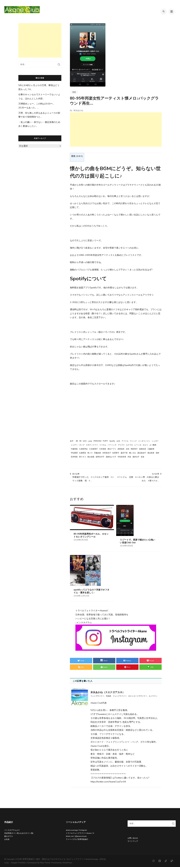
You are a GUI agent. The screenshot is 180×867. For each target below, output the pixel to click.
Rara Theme (45, 862)
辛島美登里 (122, 457)
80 (77, 441)
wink (118, 441)
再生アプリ (112, 449)
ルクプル (129, 445)
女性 (127, 449)
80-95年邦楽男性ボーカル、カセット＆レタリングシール (91, 535)
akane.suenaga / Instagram (76, 830)
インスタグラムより (12, 830)
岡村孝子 (134, 449)
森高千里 (124, 453)
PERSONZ (97, 441)
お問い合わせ (133, 838)
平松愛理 (74, 453)
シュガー (155, 441)
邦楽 (129, 457)
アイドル (125, 441)
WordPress (67, 862)
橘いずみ (132, 453)
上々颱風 (152, 445)
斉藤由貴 (97, 453)
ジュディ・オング (77, 445)
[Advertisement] (116, 129)
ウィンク (133, 441)
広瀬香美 (82, 453)
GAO (85, 441)
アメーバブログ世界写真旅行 (77, 839)
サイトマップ (133, 841)
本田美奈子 (106, 453)
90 (80, 441)
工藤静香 (150, 449)
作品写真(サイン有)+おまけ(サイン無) (18, 833)
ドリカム (102, 445)
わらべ (145, 445)
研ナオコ (82, 457)
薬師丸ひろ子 (111, 457)
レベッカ (137, 445)
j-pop (90, 441)
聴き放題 (90, 457)
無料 (157, 453)
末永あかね (78, 110)
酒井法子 (135, 457)
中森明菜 (74, 449)
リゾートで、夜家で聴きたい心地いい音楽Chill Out (137, 541)
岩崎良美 (142, 449)
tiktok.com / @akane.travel (76, 836)
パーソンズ (112, 445)
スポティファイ (92, 445)
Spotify (112, 441)
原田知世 (121, 449)
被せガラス (8, 836)
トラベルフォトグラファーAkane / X (80, 833)
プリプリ (121, 445)
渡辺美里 (150, 453)
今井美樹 (102, 449)
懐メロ (90, 453)
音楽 (74, 92)
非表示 (79, 156)
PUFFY (105, 441)
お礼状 (6, 839)
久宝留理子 (93, 449)
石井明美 (74, 457)
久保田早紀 (83, 449)
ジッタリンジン (144, 441)
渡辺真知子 (141, 453)
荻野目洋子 (100, 457)
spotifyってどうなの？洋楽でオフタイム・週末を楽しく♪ (91, 591)
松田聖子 (115, 453)
